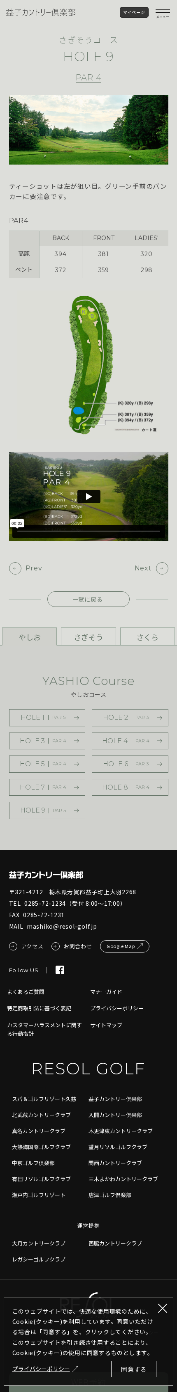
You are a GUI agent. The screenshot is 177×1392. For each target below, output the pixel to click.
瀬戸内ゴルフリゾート (38, 1195)
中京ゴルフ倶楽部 (33, 1163)
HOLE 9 (43, 810)
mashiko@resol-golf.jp (62, 926)
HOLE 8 (126, 787)
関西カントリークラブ (115, 1163)
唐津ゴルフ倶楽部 (109, 1195)
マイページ (134, 12)
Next (143, 568)
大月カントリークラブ (38, 1243)
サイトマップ (106, 1025)
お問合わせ (78, 946)
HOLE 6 (126, 764)
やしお (30, 637)
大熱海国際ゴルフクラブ (41, 1147)
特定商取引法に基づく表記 (39, 1008)
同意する (134, 1369)
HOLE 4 (126, 741)
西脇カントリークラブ (115, 1243)
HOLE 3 (43, 741)
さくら (147, 637)
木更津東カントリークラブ (120, 1131)
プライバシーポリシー (41, 1369)
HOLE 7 (43, 787)
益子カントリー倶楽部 (115, 1099)
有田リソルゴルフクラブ (41, 1179)
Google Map (121, 946)
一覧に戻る (87, 599)
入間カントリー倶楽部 (115, 1115)
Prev (34, 568)
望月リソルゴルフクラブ (117, 1147)
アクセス (32, 946)
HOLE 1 (43, 717)
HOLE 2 (126, 717)
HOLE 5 (43, 764)
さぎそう (88, 637)
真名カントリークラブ (38, 1131)
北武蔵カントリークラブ (41, 1115)
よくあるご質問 (25, 992)
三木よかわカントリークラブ (123, 1179)
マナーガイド (106, 992)
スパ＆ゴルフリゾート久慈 (44, 1099)
